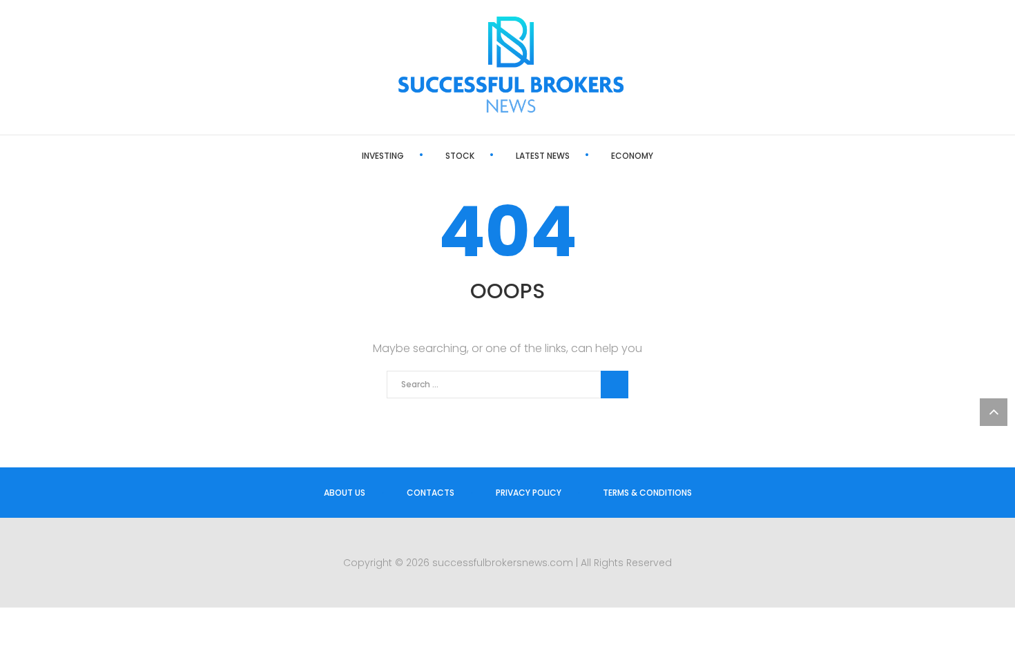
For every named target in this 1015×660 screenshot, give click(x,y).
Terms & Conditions (647, 492)
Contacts (430, 492)
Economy (632, 156)
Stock (459, 156)
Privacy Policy (528, 492)
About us (344, 492)
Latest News (543, 156)
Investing (383, 156)
